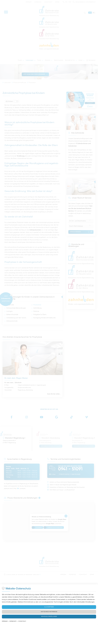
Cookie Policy (22, 621)
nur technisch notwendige (49, 611)
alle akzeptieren (49, 607)
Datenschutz (12, 621)
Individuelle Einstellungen (49, 616)
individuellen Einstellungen (85, 602)
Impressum (5, 621)
